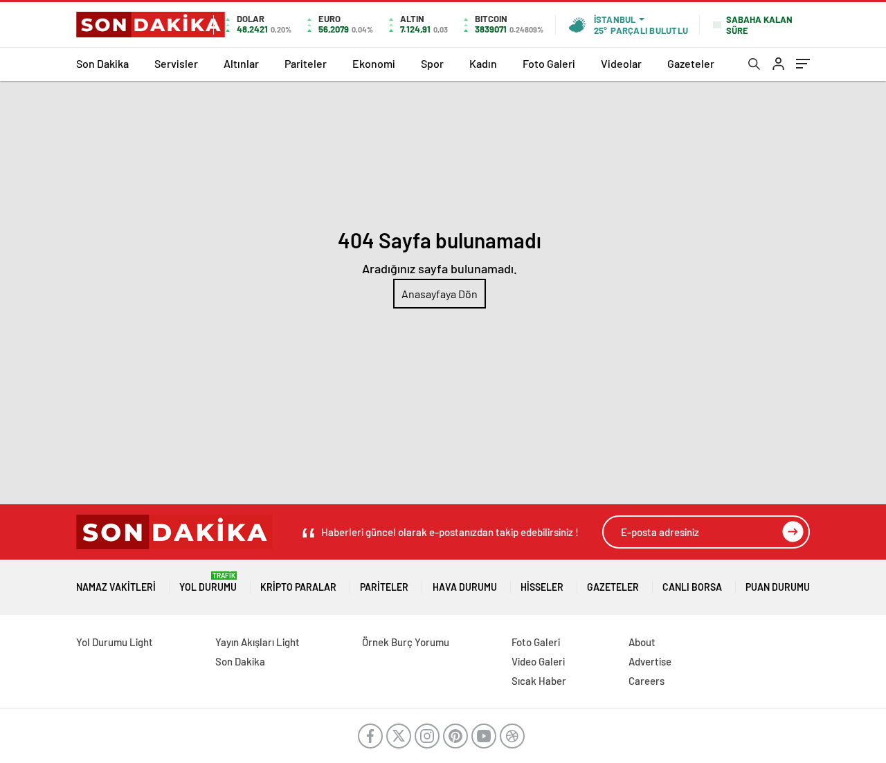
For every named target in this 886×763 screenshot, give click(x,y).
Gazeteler (690, 63)
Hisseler (542, 587)
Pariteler (305, 63)
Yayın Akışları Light (257, 642)
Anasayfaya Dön (439, 293)
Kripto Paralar (298, 587)
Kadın (483, 63)
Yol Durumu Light (114, 642)
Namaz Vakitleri (116, 587)
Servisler (176, 63)
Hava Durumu (465, 587)
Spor (432, 63)
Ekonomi (373, 63)
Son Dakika (102, 63)
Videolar (621, 63)
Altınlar (241, 63)
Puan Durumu (777, 587)
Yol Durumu (208, 582)
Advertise (650, 661)
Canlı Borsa (692, 587)
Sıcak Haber (539, 680)
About (642, 642)
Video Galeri (538, 661)
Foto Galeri (549, 63)
